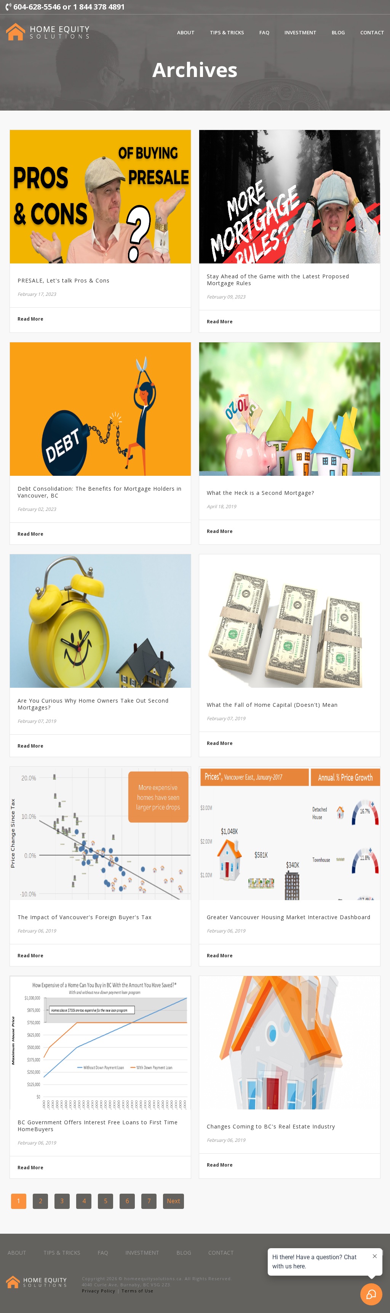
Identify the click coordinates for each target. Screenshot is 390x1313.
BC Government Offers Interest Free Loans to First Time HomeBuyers (98, 1126)
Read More (30, 319)
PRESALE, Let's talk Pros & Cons (64, 280)
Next (173, 1201)
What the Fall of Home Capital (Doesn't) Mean (272, 704)
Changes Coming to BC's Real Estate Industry (271, 1126)
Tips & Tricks (227, 32)
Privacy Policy (98, 1291)
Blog (338, 32)
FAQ (264, 32)
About (186, 32)
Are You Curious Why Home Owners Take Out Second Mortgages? (93, 704)
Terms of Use (137, 1291)
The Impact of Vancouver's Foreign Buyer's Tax (85, 917)
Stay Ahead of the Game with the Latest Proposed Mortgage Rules (278, 280)
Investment (300, 32)
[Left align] (48, 31)
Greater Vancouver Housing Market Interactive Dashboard (289, 917)
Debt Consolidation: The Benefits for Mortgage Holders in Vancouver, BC (100, 492)
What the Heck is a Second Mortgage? (260, 493)
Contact (372, 32)
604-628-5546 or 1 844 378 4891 (68, 7)
